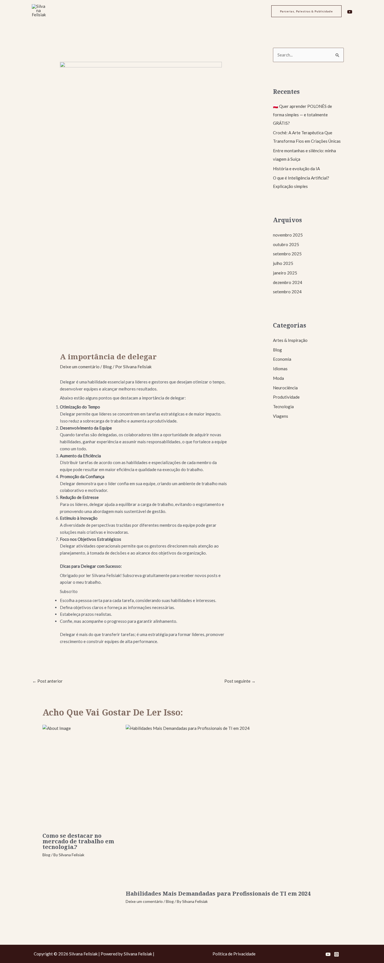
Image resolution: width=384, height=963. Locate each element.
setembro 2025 (287, 253)
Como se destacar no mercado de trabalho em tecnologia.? (78, 841)
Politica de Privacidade (234, 953)
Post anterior (47, 680)
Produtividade (286, 396)
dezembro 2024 (287, 282)
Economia (282, 359)
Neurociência (285, 387)
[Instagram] (336, 954)
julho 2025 (283, 263)
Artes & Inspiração (290, 340)
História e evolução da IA (296, 168)
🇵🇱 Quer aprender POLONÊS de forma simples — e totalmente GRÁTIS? (302, 115)
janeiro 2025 (285, 272)
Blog (107, 366)
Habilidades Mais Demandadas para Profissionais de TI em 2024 (218, 893)
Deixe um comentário (80, 366)
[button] (306, 11)
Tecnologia (283, 406)
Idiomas (280, 368)
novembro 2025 (288, 234)
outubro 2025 (286, 244)
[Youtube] (349, 11)
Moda (278, 378)
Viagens (280, 416)
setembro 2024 (287, 291)
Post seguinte (240, 680)
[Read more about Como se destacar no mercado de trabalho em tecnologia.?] (80, 777)
